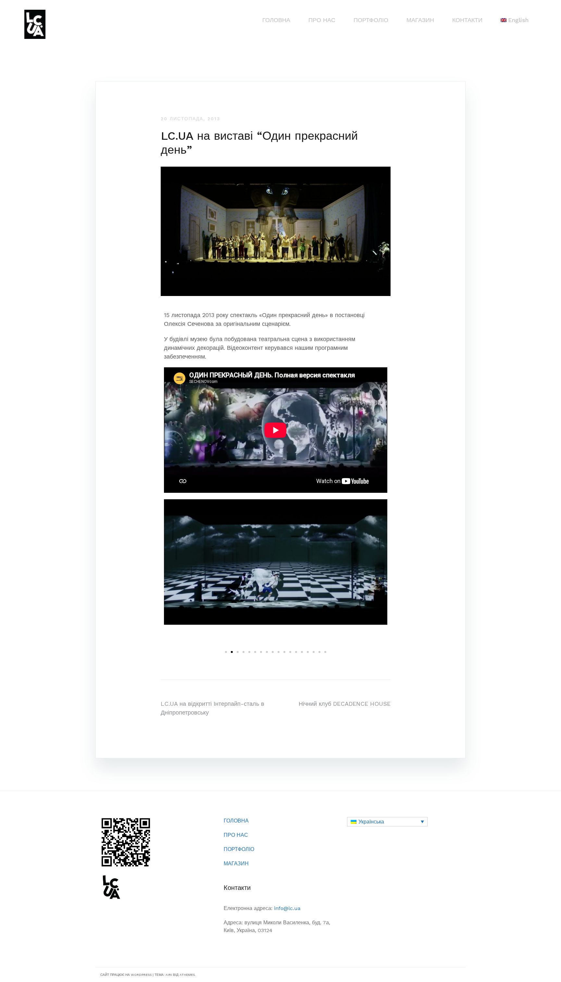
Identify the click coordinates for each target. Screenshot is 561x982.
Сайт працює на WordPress (126, 974)
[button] (226, 652)
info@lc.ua (287, 908)
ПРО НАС (321, 20)
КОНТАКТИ (467, 20)
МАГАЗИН (420, 20)
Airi (169, 974)
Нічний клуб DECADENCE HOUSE (345, 703)
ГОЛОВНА (276, 20)
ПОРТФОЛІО (371, 20)
